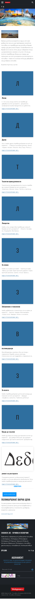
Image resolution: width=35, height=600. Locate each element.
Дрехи (4, 139)
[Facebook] (31, 550)
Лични (4, 98)
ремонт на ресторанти (10, 473)
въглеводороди (7, 348)
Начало (18, 15)
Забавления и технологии (11, 306)
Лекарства (5, 223)
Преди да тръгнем (8, 431)
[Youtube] (33, 550)
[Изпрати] (32, 569)
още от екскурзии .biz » (10, 108)
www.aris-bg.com (7, 514)
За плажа (5, 265)
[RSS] (29, 550)
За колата (5, 390)
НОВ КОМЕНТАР (9, 494)
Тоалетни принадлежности (11, 181)
